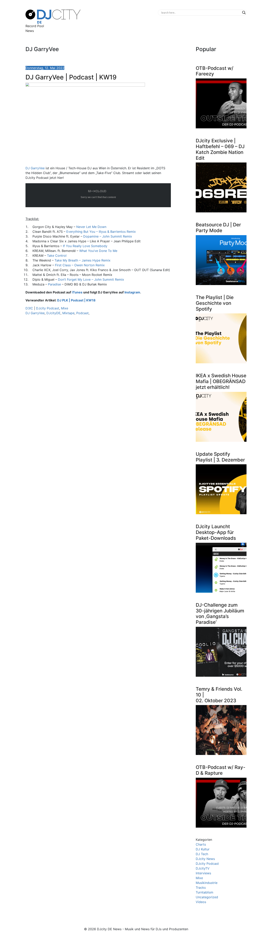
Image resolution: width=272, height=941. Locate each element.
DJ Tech (202, 854)
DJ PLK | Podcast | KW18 (76, 300)
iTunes (77, 292)
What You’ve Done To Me (98, 251)
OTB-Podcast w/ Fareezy (214, 71)
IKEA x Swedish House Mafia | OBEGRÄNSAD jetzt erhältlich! (221, 381)
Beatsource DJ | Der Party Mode (218, 227)
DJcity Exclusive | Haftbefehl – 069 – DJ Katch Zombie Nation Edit (220, 149)
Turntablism (204, 892)
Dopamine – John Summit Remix (107, 236)
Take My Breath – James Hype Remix (83, 260)
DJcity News (205, 859)
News (29, 31)
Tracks (201, 887)
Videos (201, 902)
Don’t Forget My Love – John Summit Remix (91, 279)
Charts (201, 844)
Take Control (57, 256)
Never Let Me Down (91, 227)
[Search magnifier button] (244, 12)
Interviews (203, 873)
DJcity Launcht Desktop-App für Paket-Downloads (216, 532)
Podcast (82, 313)
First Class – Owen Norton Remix (80, 265)
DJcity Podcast (47, 308)
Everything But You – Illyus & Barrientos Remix (101, 232)
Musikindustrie (206, 883)
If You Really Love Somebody (85, 246)
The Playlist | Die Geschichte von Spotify (215, 303)
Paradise (54, 284)
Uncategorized (207, 897)
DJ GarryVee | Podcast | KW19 (70, 77)
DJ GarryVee (35, 168)
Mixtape (68, 313)
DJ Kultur (202, 849)
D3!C (29, 308)
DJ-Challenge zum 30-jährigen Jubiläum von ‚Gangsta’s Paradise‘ (220, 613)
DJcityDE (53, 313)
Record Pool (34, 26)
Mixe (64, 308)
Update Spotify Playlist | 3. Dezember (220, 457)
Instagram (132, 292)
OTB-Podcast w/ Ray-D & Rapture (220, 770)
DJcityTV (202, 868)
